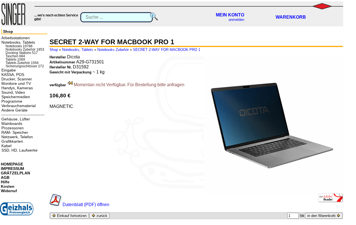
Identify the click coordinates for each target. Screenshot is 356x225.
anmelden (236, 20)
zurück (101, 216)
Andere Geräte (14, 110)
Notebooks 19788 (19, 46)
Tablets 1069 (15, 59)
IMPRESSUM (12, 168)
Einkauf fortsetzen (71, 216)
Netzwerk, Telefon (17, 137)
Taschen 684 (15, 56)
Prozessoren (12, 128)
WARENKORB (291, 17)
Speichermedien (15, 97)
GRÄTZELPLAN (15, 173)
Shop (54, 50)
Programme (11, 101)
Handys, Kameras (17, 88)
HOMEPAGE (12, 164)
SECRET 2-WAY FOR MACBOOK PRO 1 (166, 50)
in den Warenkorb (322, 216)
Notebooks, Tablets (77, 50)
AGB (5, 177)
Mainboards (11, 123)
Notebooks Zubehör (113, 50)
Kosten (7, 186)
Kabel (6, 146)
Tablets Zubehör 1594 (22, 63)
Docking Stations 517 (22, 53)
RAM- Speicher (14, 132)
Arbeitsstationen (15, 38)
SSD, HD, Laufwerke (19, 150)
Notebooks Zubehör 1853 (25, 49)
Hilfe (5, 182)
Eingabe (8, 70)
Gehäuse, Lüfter (15, 119)
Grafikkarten (12, 141)
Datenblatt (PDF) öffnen (86, 204)
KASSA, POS (12, 74)
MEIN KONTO (230, 15)
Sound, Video (13, 92)
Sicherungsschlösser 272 (25, 66)
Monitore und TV (16, 83)
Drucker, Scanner (16, 79)
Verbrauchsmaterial (18, 105)
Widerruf (9, 191)
